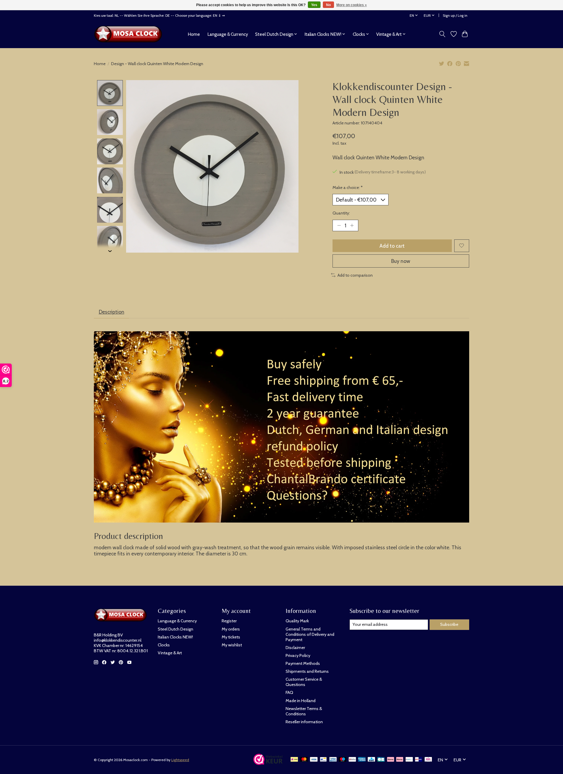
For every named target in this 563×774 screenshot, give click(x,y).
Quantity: (341, 213)
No (328, 5)
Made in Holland (301, 700)
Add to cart (392, 246)
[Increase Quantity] (352, 225)
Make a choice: (348, 187)
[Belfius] (352, 760)
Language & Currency (227, 34)
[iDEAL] (294, 760)
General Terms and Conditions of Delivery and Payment (310, 634)
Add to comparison (355, 275)
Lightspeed (180, 760)
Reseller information (304, 721)
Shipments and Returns (307, 671)
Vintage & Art (170, 652)
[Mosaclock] (130, 34)
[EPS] (428, 760)
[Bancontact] (323, 760)
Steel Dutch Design (175, 629)
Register (229, 620)
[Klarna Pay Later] (390, 760)
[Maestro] (342, 760)
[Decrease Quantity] (339, 225)
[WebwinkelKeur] (268, 763)
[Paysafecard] (409, 760)
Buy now (400, 261)
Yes (314, 5)
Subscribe (449, 624)
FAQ (289, 692)
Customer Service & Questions (304, 682)
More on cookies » (351, 5)
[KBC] (371, 760)
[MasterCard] (304, 760)
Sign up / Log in (455, 15)
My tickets (231, 637)
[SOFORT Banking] (399, 760)
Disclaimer (295, 647)
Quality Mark (297, 620)
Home (194, 34)
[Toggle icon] (442, 34)
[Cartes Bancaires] (381, 760)
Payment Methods (303, 663)
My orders (231, 629)
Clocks (164, 645)
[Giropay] (418, 760)
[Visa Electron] (333, 760)
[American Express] (362, 760)
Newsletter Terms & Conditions (304, 711)
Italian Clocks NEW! (175, 637)
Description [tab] (111, 312)
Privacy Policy (298, 655)
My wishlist (232, 645)
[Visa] (314, 760)
